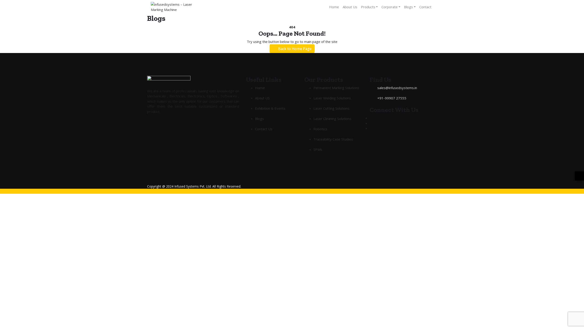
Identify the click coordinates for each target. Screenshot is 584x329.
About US (262, 98)
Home (334, 7)
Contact (425, 7)
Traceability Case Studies (333, 139)
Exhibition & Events (270, 108)
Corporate (389, 7)
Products (368, 7)
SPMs (317, 149)
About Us (350, 7)
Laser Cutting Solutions (331, 108)
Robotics (320, 129)
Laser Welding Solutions (332, 98)
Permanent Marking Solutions (336, 87)
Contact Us (263, 129)
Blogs (408, 7)
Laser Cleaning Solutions (332, 118)
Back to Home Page (294, 48)
